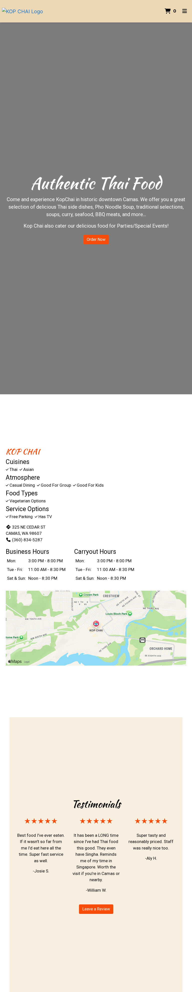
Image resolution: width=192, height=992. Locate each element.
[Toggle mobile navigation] (184, 11)
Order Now (96, 239)
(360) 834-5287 (27, 539)
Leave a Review (96, 909)
